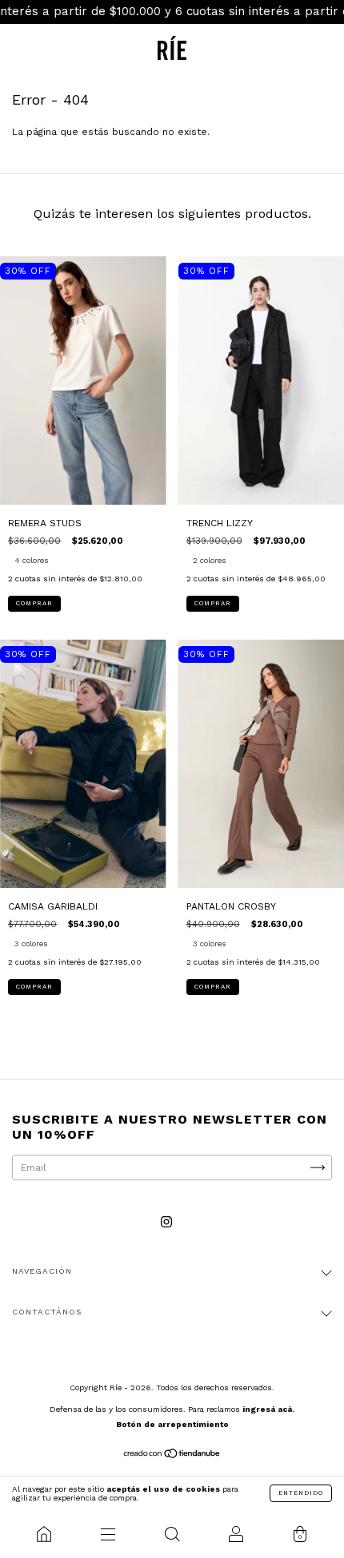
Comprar (34, 603)
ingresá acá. (268, 1409)
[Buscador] (172, 1534)
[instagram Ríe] (166, 1222)
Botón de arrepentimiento (172, 1424)
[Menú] (108, 1534)
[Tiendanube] (172, 1455)
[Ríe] (44, 1534)
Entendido (300, 1493)
